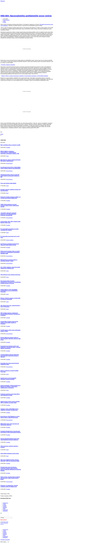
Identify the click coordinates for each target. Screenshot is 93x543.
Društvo (5, 506)
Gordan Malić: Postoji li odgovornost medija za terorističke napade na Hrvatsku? (9, 322)
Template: (3, 539)
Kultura (4, 505)
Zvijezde (8, 317)
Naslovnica (5, 502)
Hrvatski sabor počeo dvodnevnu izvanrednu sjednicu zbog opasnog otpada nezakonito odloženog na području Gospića (11, 469)
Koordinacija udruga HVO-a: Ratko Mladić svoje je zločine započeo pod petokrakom (10, 168)
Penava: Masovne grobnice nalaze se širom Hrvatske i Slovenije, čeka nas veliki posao (10, 338)
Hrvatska (8, 147)
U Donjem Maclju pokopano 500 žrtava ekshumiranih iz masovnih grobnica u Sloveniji (10, 355)
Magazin (5, 507)
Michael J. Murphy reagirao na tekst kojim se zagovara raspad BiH (10, 299)
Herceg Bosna (6, 20)
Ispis (4, 21)
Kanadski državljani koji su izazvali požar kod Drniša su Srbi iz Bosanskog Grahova (11, 432)
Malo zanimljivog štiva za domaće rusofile (10, 145)
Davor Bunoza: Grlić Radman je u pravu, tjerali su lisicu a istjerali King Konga (10, 417)
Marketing (5, 510)
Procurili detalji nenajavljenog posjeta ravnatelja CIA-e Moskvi (9, 229)
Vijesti (4, 504)
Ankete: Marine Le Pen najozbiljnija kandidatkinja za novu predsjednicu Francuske (9, 290)
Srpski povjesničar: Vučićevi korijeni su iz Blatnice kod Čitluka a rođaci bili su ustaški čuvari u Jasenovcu (10, 386)
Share (2, 134)
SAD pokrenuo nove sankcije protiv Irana (10, 274)
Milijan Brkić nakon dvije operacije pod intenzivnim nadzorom (10, 424)
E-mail (4, 22)
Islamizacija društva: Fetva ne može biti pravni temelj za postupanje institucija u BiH (10, 176)
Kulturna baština (9, 240)
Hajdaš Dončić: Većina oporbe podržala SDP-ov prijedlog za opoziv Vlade (10, 402)
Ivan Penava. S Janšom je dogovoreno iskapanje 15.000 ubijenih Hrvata (10, 244)
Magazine (3, 1)
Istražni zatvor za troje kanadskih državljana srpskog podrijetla (8, 379)
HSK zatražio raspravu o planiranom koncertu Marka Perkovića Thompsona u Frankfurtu (10, 314)
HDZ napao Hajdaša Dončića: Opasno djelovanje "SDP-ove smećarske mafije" (10, 460)
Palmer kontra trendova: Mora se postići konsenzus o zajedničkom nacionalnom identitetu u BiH (10, 252)
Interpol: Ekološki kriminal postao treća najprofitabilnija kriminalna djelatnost (10, 439)
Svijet (7, 156)
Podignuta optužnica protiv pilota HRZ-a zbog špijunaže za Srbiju (10, 395)
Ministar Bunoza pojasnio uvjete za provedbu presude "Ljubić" (9, 260)
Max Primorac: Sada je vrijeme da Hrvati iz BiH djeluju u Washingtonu (10, 160)
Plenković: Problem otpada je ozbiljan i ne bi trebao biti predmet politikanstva (10, 197)
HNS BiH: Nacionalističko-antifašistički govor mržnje (26, 16)
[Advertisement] (41, 4)
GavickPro (7, 539)
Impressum (5, 509)
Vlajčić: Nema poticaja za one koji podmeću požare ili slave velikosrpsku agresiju (10, 205)
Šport (7, 193)
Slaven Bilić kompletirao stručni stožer (10, 453)
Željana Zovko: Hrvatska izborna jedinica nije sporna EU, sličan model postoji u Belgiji (10, 478)
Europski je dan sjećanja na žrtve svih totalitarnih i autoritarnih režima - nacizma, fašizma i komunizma (10, 347)
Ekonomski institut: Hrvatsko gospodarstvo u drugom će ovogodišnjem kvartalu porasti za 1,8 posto (11, 282)
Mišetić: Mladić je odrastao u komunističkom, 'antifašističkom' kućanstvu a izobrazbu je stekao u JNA (10, 152)
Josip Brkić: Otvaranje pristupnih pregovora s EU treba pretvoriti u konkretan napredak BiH (8, 214)
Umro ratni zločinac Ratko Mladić (8, 183)
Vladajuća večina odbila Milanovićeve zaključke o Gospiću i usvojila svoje (9, 409)
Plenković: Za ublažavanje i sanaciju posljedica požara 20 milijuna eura (9, 486)
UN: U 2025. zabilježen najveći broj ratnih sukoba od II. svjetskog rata (10, 268)
